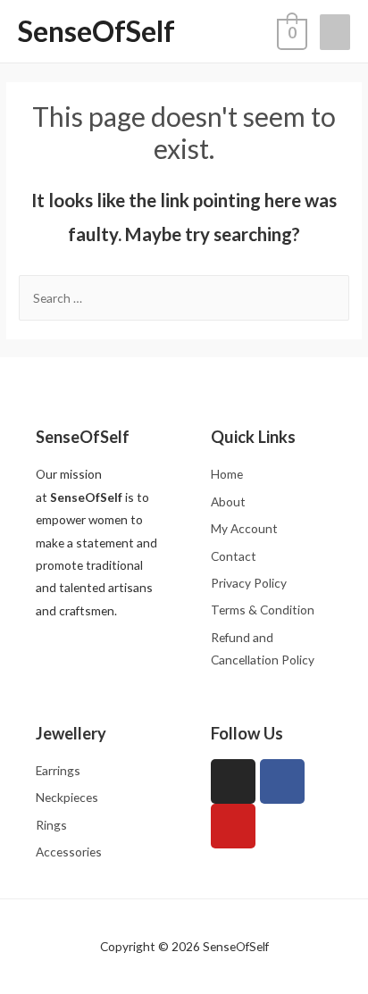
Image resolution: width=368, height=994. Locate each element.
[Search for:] (184, 297)
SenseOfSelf (96, 30)
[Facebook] (282, 781)
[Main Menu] (335, 32)
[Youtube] (233, 826)
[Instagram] (233, 781)
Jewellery (71, 733)
